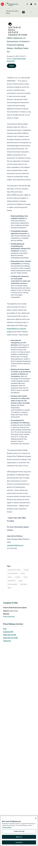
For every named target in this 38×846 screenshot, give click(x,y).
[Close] (36, 818)
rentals (20, 580)
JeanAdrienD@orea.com (15, 545)
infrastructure (11, 580)
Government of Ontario (14, 570)
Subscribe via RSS (9, 635)
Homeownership (12, 584)
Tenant (25, 577)
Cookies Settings (19, 831)
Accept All (19, 842)
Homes (23, 573)
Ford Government (12, 573)
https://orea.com (9, 616)
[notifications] (31, 4)
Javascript (7, 641)
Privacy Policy (6, 827)
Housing (26, 570)
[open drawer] (35, 4)
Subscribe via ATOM (10, 638)
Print (5, 629)
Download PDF (8, 632)
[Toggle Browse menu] (31, 12)
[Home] (9, 4)
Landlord (17, 577)
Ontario (10, 577)
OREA (9, 588)
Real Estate (23, 584)
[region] (19, 831)
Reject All (19, 837)
